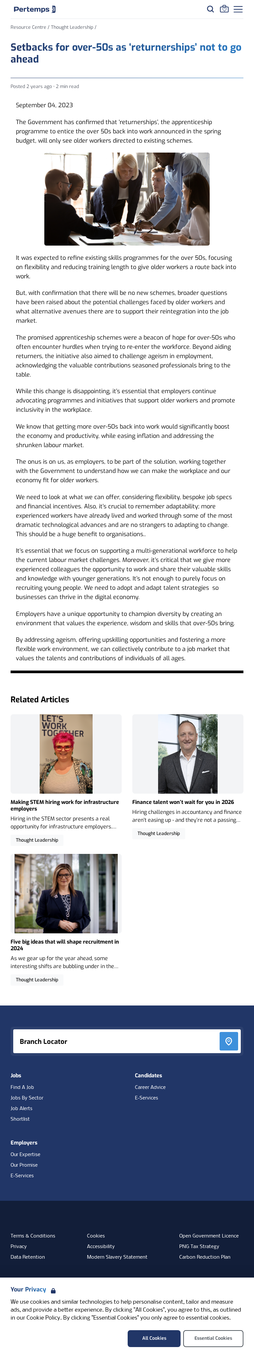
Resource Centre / (31, 27)
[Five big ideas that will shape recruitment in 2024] (66, 920)
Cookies (96, 1236)
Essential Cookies (213, 1338)
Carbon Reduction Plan (205, 1257)
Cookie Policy (43, 1318)
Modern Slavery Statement (117, 1257)
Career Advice (150, 1087)
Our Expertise (25, 1154)
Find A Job (22, 1087)
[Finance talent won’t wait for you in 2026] (187, 776)
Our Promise (24, 1165)
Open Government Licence (209, 1236)
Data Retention (28, 1257)
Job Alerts (21, 1108)
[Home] (35, 9)
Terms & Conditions (33, 1236)
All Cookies (154, 1338)
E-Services (146, 1098)
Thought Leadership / (74, 27)
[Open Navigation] (238, 9)
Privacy (19, 1246)
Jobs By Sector (27, 1098)
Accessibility (101, 1246)
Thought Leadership (37, 840)
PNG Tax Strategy (199, 1246)
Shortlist (20, 1119)
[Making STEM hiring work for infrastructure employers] (66, 780)
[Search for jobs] (210, 9)
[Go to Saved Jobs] (224, 9)
